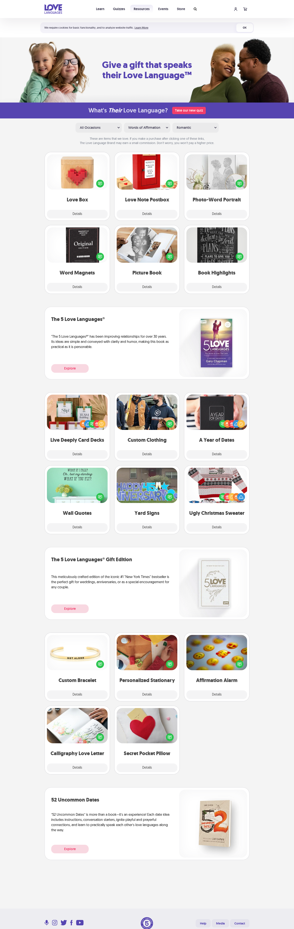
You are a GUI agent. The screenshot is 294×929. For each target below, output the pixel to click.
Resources (142, 9)
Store (181, 9)
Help (203, 923)
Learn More (141, 27)
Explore (70, 368)
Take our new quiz (189, 110)
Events (163, 9)
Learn (100, 9)
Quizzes (119, 9)
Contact (239, 923)
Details (77, 214)
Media (220, 923)
